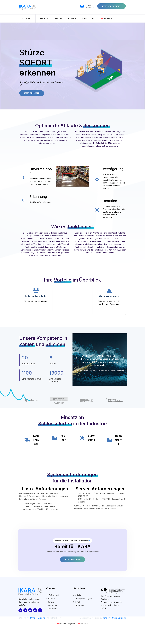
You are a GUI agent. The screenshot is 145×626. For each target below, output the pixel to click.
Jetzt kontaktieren (111, 6)
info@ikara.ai (90, 7)
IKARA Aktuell (88, 18)
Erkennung (38, 196)
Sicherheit (79, 605)
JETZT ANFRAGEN (32, 93)
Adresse (51, 598)
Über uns (58, 18)
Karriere (72, 18)
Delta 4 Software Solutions (114, 618)
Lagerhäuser (36, 439)
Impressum (52, 605)
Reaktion (110, 201)
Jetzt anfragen (72, 559)
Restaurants (118, 439)
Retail (77, 602)
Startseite (27, 18)
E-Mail (88, 5)
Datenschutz (53, 609)
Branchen (43, 18)
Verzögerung (113, 169)
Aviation (78, 595)
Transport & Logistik (83, 598)
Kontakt (51, 602)
